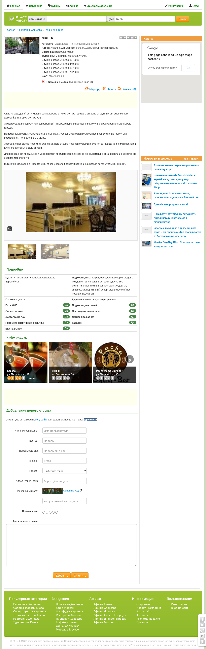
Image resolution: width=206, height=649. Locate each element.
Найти (182, 19)
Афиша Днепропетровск (110, 618)
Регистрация (175, 6)
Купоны (55, 6)
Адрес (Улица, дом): (27, 480)
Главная (15, 6)
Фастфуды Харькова (69, 611)
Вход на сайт (179, 608)
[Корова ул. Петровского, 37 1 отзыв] (25, 362)
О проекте (143, 604)
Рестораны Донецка (26, 618)
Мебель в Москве (67, 629)
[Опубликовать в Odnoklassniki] (202, 641)
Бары (58, 43)
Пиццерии (93, 43)
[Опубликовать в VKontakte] (202, 636)
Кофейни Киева (66, 622)
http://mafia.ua (56, 75)
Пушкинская (76, 81)
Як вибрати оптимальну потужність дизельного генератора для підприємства (175, 218)
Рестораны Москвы (68, 615)
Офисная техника (67, 626)
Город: (33, 470)
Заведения (35, 6)
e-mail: (33, 460)
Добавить (62, 575)
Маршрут (95, 88)
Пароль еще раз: (28, 450)
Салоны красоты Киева (28, 608)
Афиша (73, 6)
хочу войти (41, 419)
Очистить (80, 575)
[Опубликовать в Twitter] (202, 624)
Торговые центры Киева (29, 615)
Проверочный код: (27, 490)
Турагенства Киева (25, 622)
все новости (191, 159)
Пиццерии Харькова (69, 618)
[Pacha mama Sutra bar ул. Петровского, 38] (111, 362)
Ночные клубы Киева (69, 604)
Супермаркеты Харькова (29, 611)
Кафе (65, 43)
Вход (195, 6)
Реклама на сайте (148, 618)
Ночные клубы (78, 43)
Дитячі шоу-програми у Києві (171, 204)
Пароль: (33, 440)
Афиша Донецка (104, 611)
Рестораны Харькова (27, 604)
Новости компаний (148, 608)
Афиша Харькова (105, 608)
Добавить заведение (99, 6)
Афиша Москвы (104, 622)
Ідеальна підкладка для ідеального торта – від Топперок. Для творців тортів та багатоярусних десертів (177, 232)
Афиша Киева (103, 604)
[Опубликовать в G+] (202, 630)
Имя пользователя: (26, 430)
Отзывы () (129, 88)
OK (188, 67)
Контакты (142, 615)
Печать (111, 88)
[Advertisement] (22, 65)
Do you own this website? (162, 67)
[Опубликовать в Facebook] (202, 619)
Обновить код (71, 490)
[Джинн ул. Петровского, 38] (70, 362)
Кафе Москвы (65, 608)
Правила (142, 622)
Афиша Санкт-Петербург (110, 615)
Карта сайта (144, 611)
